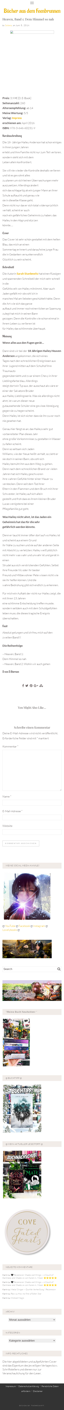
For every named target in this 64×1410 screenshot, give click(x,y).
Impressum (11, 1386)
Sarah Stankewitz (27, 273)
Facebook (25, 926)
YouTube (10, 926)
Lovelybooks (9, 929)
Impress (17, 118)
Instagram (39, 926)
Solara (8, 25)
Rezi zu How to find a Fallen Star (26, 1293)
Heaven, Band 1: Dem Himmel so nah (28, 19)
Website (7, 825)
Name (6, 796)
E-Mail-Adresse (12, 811)
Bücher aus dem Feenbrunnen (32, 11)
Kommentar (10, 746)
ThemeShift (37, 1405)
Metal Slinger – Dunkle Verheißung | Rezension (33, 1289)
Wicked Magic (17, 1298)
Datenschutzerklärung (28, 1386)
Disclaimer (38, 1391)
